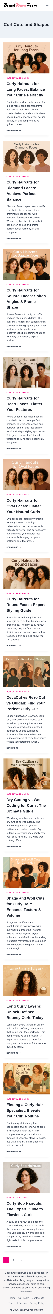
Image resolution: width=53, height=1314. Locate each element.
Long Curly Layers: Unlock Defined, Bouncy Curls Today (25, 1012)
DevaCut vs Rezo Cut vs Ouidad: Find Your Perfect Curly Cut (26, 703)
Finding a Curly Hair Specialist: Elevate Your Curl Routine (25, 1110)
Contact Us (38, 1298)
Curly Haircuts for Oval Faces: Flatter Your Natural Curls (24, 506)
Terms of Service (17, 1303)
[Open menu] (47, 5)
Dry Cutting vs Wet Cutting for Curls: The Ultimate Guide (26, 805)
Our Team (23, 1298)
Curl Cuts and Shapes (18, 78)
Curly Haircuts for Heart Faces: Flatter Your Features (24, 404)
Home (12, 1298)
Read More (14, 130)
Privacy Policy (37, 1303)
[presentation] (26, 57)
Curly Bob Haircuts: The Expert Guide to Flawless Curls (25, 1209)
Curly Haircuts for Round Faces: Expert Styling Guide (26, 605)
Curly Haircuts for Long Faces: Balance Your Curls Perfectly (26, 89)
